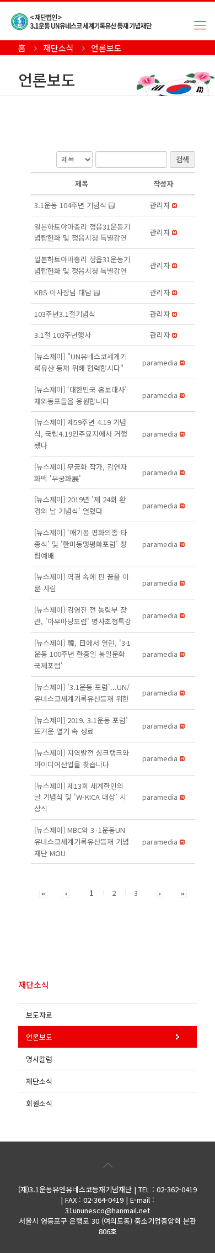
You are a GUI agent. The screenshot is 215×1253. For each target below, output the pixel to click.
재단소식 (39, 1081)
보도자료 (39, 1015)
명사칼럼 (39, 1059)
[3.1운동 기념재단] (113, 21)
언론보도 (39, 1037)
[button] (160, 205)
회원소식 (39, 1103)
